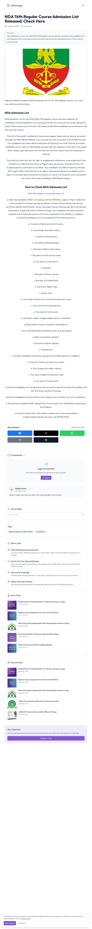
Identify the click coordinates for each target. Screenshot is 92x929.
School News (40, 532)
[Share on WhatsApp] (72, 433)
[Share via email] (20, 440)
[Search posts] (83, 515)
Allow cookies (10, 923)
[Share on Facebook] (20, 433)
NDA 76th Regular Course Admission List (46, 193)
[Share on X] (46, 433)
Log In (47, 478)
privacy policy (25, 919)
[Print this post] (46, 440)
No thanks (21, 923)
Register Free (46, 738)
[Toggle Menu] (83, 5)
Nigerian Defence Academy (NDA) (21, 532)
